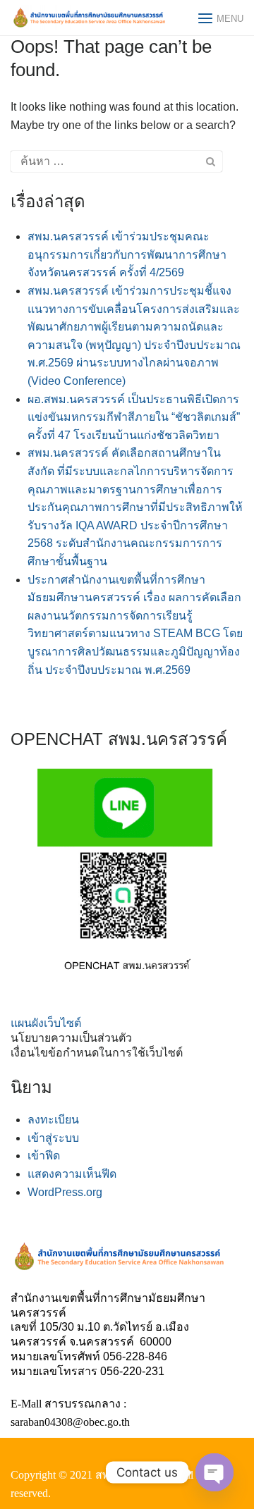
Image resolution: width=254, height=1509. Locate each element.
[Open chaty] (214, 1472)
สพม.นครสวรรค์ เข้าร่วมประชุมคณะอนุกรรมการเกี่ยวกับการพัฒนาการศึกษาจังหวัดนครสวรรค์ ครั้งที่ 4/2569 (127, 254)
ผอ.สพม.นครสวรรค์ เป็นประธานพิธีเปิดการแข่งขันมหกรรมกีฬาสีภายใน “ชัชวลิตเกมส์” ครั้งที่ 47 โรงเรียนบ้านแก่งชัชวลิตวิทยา (134, 417)
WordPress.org (65, 1192)
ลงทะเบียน (53, 1120)
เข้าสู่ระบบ (53, 1138)
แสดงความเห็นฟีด (72, 1174)
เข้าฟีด (44, 1156)
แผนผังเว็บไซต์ (46, 1023)
